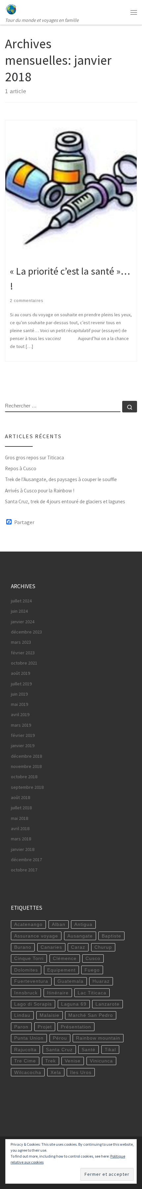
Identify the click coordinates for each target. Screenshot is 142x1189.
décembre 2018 (26, 756)
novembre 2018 (26, 766)
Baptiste (111, 936)
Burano (22, 947)
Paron (21, 1026)
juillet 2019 (21, 684)
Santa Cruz (59, 1049)
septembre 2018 (27, 787)
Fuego (92, 970)
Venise (73, 1060)
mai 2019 (19, 704)
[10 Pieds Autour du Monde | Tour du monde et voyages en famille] (11, 8)
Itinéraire (58, 992)
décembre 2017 (26, 860)
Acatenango (28, 924)
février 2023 (23, 653)
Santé (88, 1049)
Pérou (60, 1038)
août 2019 (20, 673)
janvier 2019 (22, 745)
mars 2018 (21, 839)
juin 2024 (19, 611)
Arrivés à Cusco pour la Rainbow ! (39, 490)
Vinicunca (101, 1060)
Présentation (76, 1026)
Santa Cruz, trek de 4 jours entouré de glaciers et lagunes (65, 501)
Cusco (93, 958)
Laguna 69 (74, 1004)
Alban (58, 924)
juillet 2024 (21, 601)
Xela (56, 1072)
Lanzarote (107, 1004)
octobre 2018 (24, 777)
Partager (24, 522)
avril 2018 (20, 828)
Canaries (51, 947)
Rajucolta (25, 1049)
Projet (45, 1026)
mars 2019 (21, 725)
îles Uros (80, 1072)
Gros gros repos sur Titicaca (34, 457)
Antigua (83, 924)
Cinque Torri (29, 958)
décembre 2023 (26, 632)
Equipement (61, 970)
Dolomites (26, 970)
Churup (103, 947)
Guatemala (70, 981)
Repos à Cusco (20, 468)
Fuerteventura (31, 981)
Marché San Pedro (90, 1015)
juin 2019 (19, 694)
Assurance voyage (36, 936)
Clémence (65, 958)
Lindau (22, 1015)
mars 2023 (21, 642)
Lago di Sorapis (33, 1004)
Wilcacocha (27, 1072)
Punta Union (29, 1038)
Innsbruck (26, 992)
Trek (50, 1060)
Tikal (110, 1049)
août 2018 (20, 797)
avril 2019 (20, 714)
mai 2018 (19, 818)
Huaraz (101, 981)
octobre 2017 (24, 870)
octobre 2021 (24, 663)
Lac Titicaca (92, 992)
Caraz (78, 947)
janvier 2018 (22, 849)
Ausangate (80, 936)
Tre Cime (25, 1060)
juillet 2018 (21, 808)
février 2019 (23, 735)
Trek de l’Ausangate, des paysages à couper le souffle (61, 479)
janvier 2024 (22, 622)
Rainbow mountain (98, 1038)
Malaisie (49, 1015)
